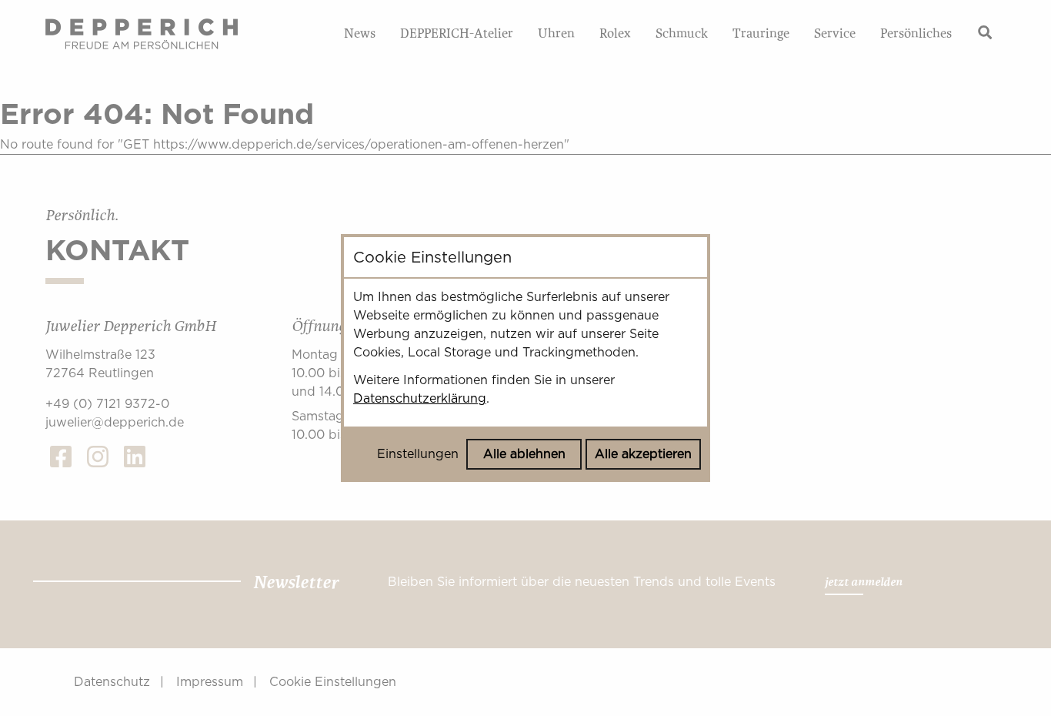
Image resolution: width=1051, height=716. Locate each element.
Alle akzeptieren (643, 454)
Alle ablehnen (524, 454)
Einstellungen (418, 454)
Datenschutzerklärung (419, 398)
